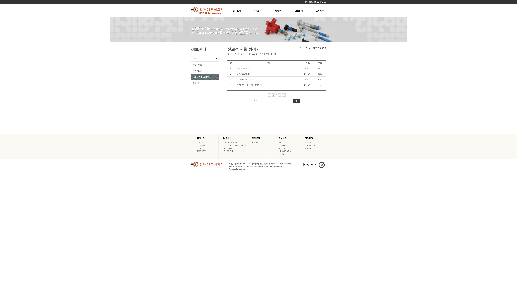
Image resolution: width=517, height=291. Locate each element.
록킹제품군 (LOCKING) (231, 143)
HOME (310, 2)
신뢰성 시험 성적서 (201, 77)
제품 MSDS (197, 71)
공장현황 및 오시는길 (204, 151)
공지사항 (308, 143)
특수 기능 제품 (228, 151)
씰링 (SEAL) (227, 148)
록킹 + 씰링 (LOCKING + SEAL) (234, 145)
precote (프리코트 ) (244, 79)
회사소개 (237, 11)
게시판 (307, 48)
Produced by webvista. (237, 169)
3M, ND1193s (242, 68)
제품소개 (257, 11)
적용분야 (278, 11)
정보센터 (299, 11)
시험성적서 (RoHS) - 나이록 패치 (248, 85)
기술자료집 (197, 64)
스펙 (194, 58)
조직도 (199, 148)
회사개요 (200, 143)
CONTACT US (321, 2)
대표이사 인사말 (202, 145)
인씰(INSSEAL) (242, 74)
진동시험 (196, 83)
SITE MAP (308, 148)
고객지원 (320, 11)
